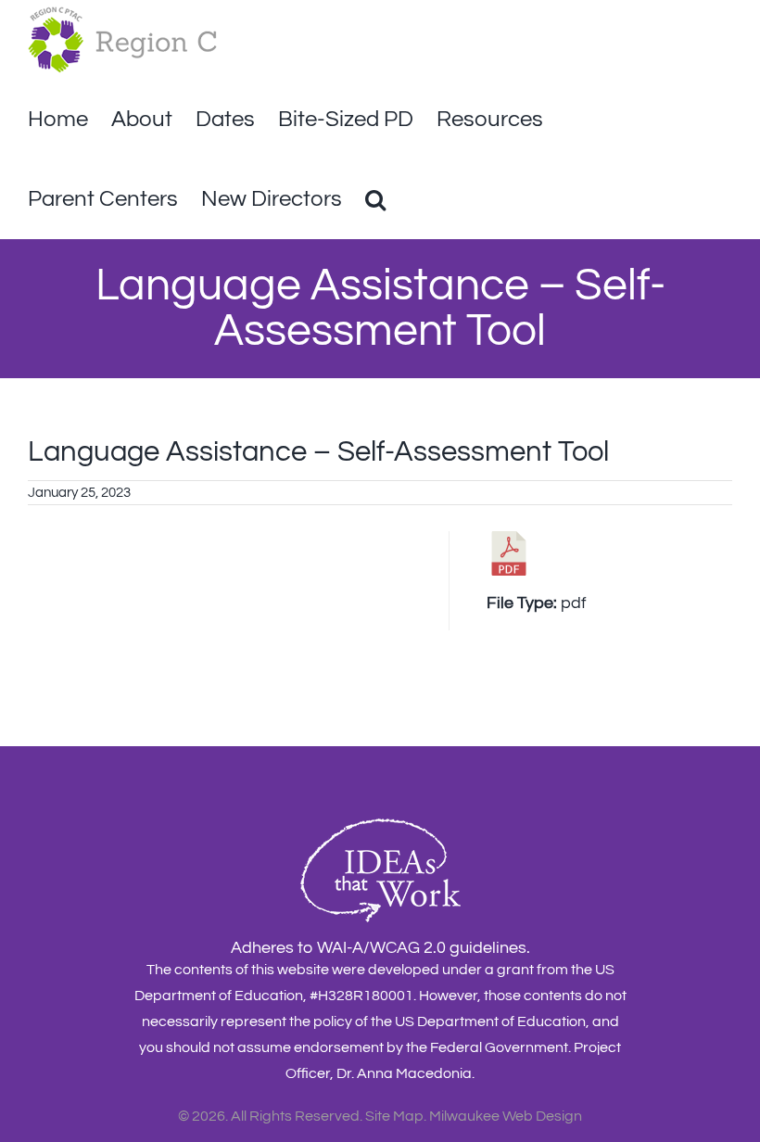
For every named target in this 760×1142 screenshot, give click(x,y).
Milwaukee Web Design (505, 1116)
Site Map (394, 1116)
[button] (375, 199)
